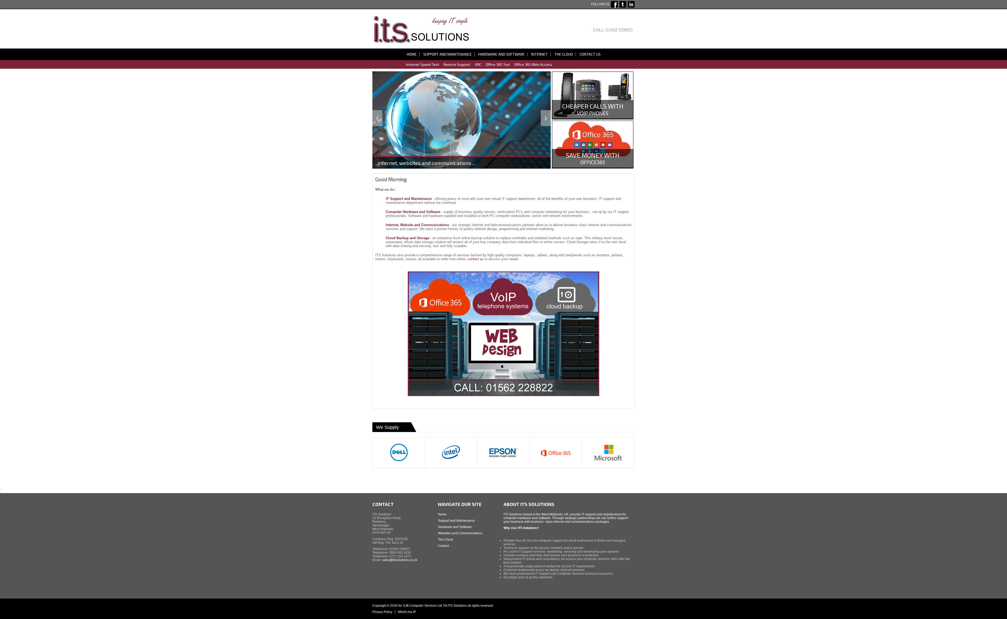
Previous (377, 118)
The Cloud (563, 54)
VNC (478, 64)
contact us (476, 259)
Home (412, 54)
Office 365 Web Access (533, 64)
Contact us (590, 54)
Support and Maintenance (447, 54)
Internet (539, 54)
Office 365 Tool (498, 64)
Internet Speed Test (422, 64)
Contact (443, 546)
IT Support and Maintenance (409, 199)
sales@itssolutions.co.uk (399, 560)
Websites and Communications (460, 533)
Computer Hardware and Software (413, 212)
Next (546, 118)
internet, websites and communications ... (426, 163)
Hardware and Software (501, 54)
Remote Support (456, 64)
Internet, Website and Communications (417, 225)
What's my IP (407, 612)
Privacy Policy (382, 612)
